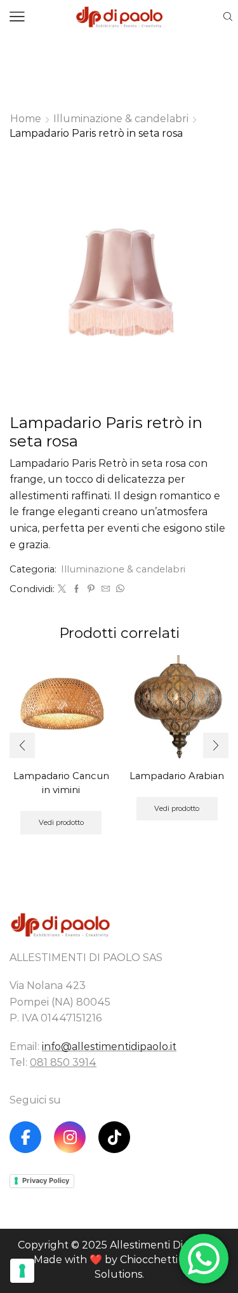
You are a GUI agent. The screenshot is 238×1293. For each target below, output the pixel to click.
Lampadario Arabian (176, 776)
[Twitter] (62, 589)
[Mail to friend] (105, 589)
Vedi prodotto (61, 822)
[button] (22, 745)
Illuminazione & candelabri (120, 119)
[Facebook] (76, 589)
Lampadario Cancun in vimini (61, 783)
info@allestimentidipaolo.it (109, 1047)
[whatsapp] (118, 589)
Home (25, 119)
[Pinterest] (91, 589)
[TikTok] (114, 1137)
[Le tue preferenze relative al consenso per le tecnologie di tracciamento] (22, 1271)
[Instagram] (70, 1137)
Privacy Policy (45, 1180)
